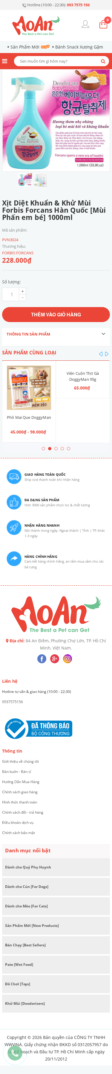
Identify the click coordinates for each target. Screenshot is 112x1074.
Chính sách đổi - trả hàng (22, 812)
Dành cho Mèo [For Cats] (26, 906)
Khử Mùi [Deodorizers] (25, 1003)
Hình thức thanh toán (19, 802)
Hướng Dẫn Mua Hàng (20, 781)
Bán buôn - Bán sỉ (16, 771)
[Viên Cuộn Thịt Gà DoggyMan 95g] (82, 365)
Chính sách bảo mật (18, 832)
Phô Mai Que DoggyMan (29, 417)
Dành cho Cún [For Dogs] (26, 886)
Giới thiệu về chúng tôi (20, 761)
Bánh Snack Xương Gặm (79, 47)
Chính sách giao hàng (20, 791)
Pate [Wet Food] (19, 964)
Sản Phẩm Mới (24, 47)
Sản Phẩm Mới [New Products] (32, 925)
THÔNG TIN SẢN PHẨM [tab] (28, 334)
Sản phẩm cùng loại (29, 352)
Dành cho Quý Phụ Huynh (28, 867)
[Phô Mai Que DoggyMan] (29, 387)
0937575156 (12, 701)
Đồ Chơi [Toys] (17, 984)
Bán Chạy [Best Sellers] (25, 945)
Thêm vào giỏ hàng (56, 314)
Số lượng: (11, 282)
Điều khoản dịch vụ (17, 822)
